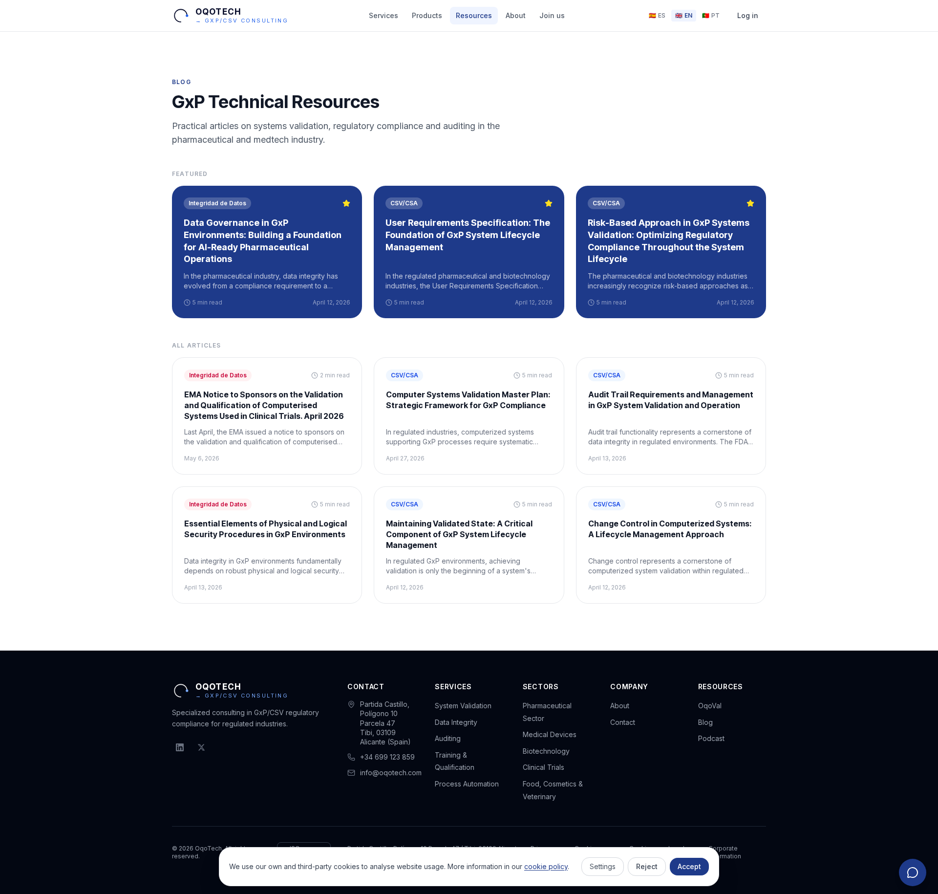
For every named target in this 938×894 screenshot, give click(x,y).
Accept (689, 866)
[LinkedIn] (180, 747)
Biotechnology (546, 751)
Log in (747, 15)
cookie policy (546, 866)
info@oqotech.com (391, 772)
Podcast (711, 738)
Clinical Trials (543, 767)
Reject (647, 866)
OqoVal (710, 705)
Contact (622, 722)
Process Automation (467, 784)
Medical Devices (549, 734)
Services (383, 15)
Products (427, 15)
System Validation (463, 705)
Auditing (448, 738)
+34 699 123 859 (387, 757)
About (516, 15)
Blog (705, 722)
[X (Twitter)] (201, 747)
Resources (474, 15)
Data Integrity (456, 722)
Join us (552, 15)
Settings (603, 866)
